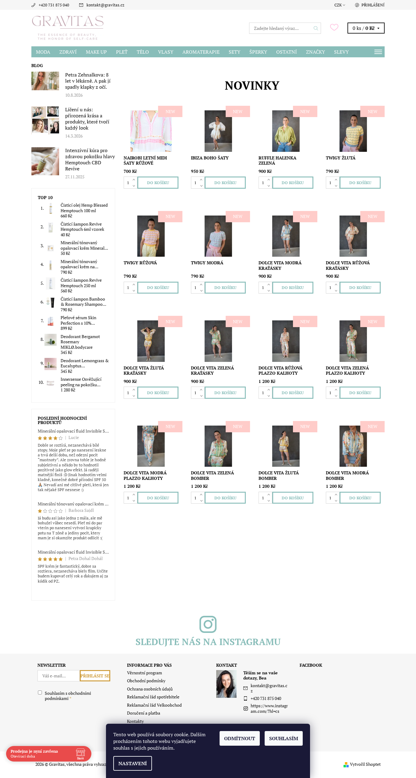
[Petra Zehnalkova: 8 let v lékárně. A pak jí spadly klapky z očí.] (45, 80)
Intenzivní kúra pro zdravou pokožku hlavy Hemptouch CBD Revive (90, 159)
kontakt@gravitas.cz (105, 5)
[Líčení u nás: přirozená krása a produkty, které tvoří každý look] (45, 120)
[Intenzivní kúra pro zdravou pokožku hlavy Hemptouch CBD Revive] (45, 161)
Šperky (258, 51)
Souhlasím (283, 738)
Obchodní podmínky (146, 680)
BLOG (37, 65)
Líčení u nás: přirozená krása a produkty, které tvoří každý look (87, 118)
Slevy (341, 51)
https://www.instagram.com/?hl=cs (269, 708)
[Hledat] (316, 28)
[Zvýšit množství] (135, 180)
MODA (43, 51)
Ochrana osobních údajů (150, 689)
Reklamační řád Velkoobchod (154, 705)
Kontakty (135, 721)
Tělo (143, 51)
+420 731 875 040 (54, 5)
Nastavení (132, 763)
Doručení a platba (143, 713)
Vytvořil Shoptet (365, 764)
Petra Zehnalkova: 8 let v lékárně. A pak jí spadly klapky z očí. (88, 81)
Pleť (122, 51)
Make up (96, 51)
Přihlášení (373, 5)
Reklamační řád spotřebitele (153, 697)
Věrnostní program (144, 673)
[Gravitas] (67, 27)
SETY (234, 51)
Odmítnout (239, 738)
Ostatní (286, 51)
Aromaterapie (201, 51)
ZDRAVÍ (68, 51)
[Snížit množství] (135, 186)
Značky (315, 51)
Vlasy (165, 51)
